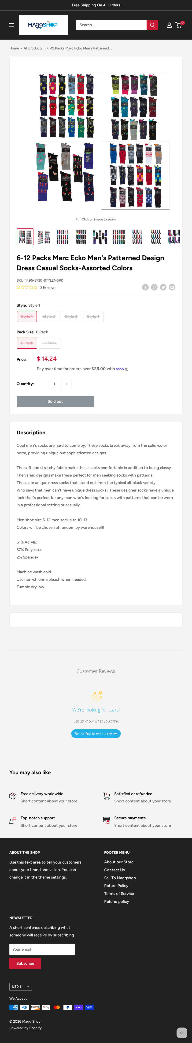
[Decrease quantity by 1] (42, 384)
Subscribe (25, 963)
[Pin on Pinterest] (154, 287)
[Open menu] (11, 25)
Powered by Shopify (25, 1028)
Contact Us (114, 870)
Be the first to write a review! (96, 733)
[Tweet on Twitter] (163, 287)
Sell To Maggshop (120, 877)
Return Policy (116, 885)
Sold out (55, 401)
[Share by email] (172, 287)
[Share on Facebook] (145, 287)
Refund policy (116, 901)
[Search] (152, 25)
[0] (179, 25)
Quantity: (25, 383)
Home (14, 48)
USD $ (17, 986)
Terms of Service (119, 893)
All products (33, 48)
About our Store (118, 862)
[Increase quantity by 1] (67, 384)
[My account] (169, 25)
